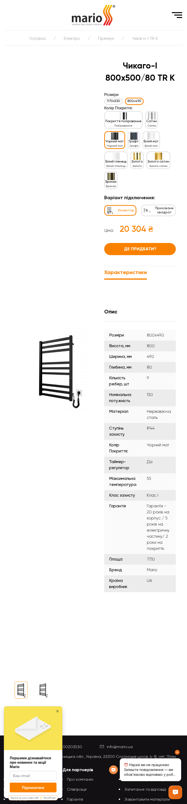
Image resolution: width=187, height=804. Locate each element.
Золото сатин (158, 161)
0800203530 (69, 747)
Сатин (151, 121)
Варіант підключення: (129, 198)
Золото (137, 161)
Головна (37, 39)
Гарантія (75, 800)
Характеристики (125, 272)
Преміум (106, 39)
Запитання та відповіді (145, 790)
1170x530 (113, 101)
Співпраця (76, 790)
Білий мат (151, 141)
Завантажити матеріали (147, 800)
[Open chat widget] (175, 792)
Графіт (134, 141)
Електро (72, 39)
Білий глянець (116, 161)
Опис (110, 312)
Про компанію (80, 780)
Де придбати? (140, 249)
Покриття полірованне (123, 121)
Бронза (110, 181)
